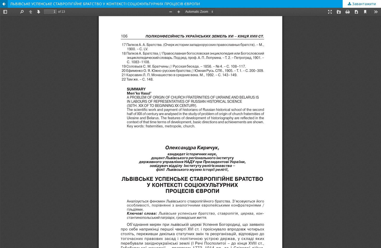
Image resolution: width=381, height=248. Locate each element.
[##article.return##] (4, 4)
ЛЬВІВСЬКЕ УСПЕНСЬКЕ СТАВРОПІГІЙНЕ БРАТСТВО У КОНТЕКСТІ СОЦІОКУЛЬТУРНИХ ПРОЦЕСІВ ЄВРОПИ (105, 3)
